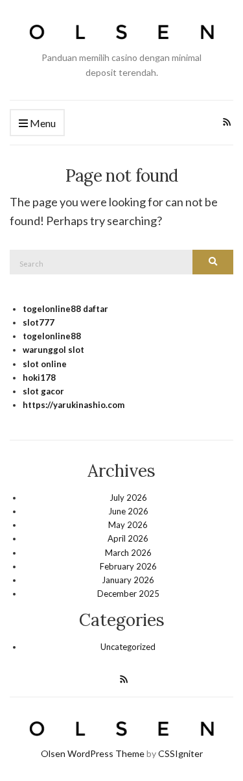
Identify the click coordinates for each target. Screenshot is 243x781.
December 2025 (128, 593)
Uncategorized (128, 647)
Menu (42, 123)
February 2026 (128, 566)
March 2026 (128, 552)
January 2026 (128, 580)
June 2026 (128, 511)
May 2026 (128, 525)
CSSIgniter (180, 753)
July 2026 (128, 497)
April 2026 (128, 538)
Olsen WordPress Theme (93, 753)
